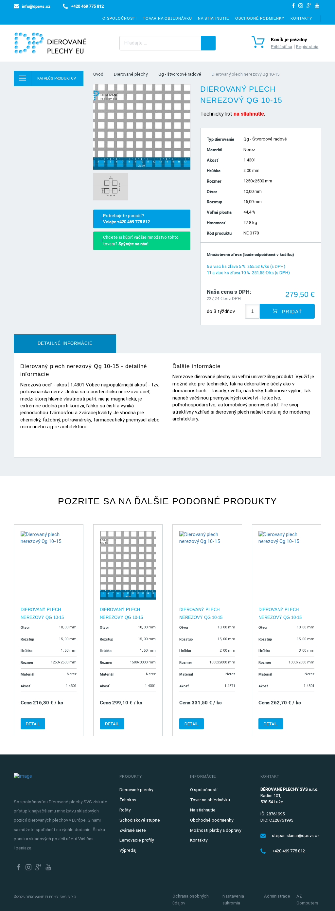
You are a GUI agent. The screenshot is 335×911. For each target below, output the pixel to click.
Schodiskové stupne (139, 820)
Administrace (277, 896)
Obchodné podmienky (259, 18)
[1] (208, 43)
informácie (65, 343)
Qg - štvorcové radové (179, 74)
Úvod (98, 74)
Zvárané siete (132, 830)
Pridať (291, 311)
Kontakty (301, 18)
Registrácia (307, 46)
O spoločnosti (119, 18)
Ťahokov (127, 799)
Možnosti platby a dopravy (215, 830)
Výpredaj (127, 850)
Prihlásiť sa (281, 46)
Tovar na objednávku (167, 18)
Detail (33, 723)
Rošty (125, 810)
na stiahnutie (249, 113)
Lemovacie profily (136, 840)
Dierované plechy (131, 74)
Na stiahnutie (213, 18)
